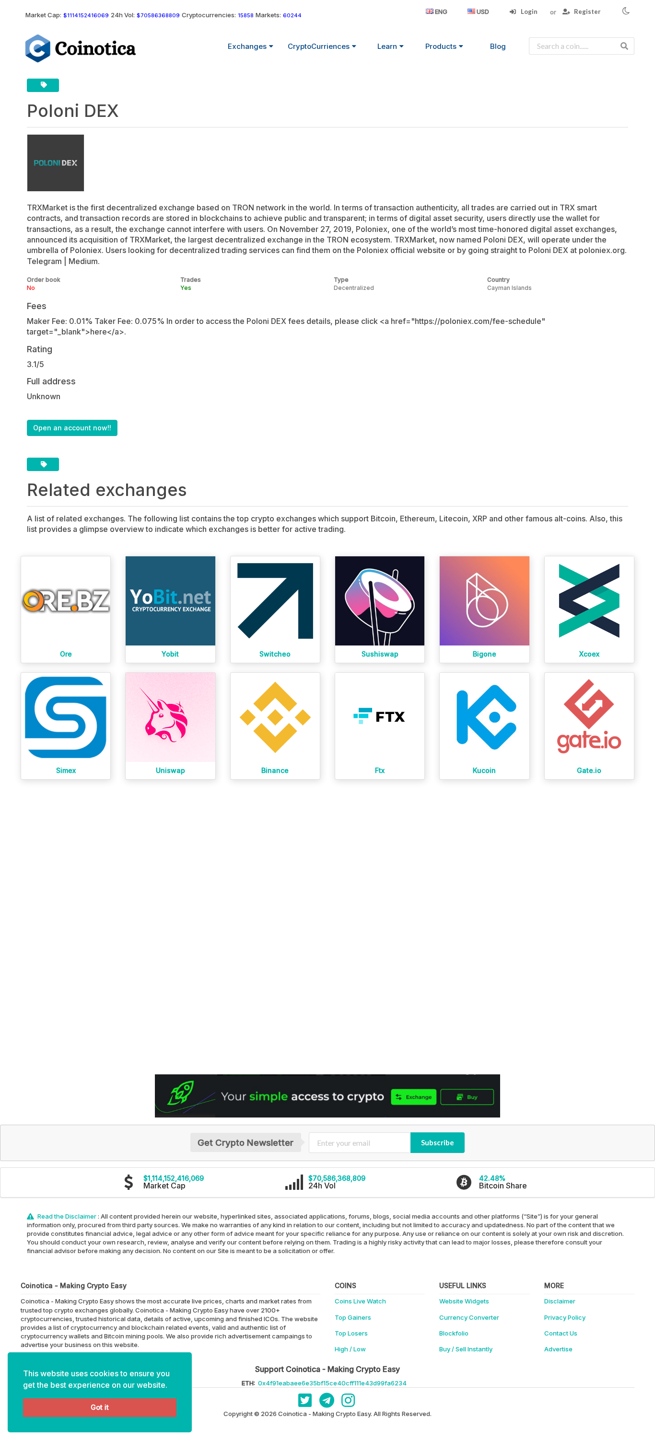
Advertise (558, 1349)
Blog (498, 46)
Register (587, 11)
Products (440, 46)
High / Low (350, 1349)
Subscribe (437, 1142)
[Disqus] (327, 927)
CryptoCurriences (319, 46)
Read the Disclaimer (67, 1216)
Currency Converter (469, 1317)
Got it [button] (100, 1407)
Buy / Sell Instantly (465, 1349)
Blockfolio (453, 1333)
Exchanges (247, 46)
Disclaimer (559, 1301)
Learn (387, 46)
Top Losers (351, 1333)
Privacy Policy (564, 1317)
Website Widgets (464, 1301)
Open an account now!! (72, 428)
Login (528, 11)
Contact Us (560, 1333)
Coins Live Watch (360, 1301)
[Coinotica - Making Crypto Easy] (81, 48)
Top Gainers (353, 1317)
